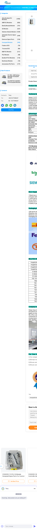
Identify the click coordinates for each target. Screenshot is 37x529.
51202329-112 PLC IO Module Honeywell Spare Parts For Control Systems (13, 476)
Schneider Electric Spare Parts (11, 35)
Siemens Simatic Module (11, 32)
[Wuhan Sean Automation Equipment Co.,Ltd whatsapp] (6, 105)
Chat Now (11, 110)
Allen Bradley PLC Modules (11, 18)
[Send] (34, 526)
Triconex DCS (11, 48)
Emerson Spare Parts (11, 39)
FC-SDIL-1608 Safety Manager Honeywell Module (13, 76)
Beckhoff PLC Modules (11, 58)
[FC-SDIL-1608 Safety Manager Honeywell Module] (4, 77)
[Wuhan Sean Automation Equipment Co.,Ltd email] (2, 105)
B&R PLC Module (11, 51)
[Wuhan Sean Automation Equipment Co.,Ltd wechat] (10, 105)
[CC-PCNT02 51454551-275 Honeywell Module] (4, 82)
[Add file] (2, 526)
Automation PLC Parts (11, 64)
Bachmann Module (11, 61)
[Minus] (35, 489)
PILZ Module (11, 54)
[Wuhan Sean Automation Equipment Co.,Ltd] (7, 3)
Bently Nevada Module (11, 25)
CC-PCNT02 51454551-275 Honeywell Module (14, 81)
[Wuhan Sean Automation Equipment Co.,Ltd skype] (15, 105)
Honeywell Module (11, 42)
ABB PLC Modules (11, 22)
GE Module (11, 28)
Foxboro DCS (11, 45)
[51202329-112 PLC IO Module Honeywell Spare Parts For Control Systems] (13, 460)
